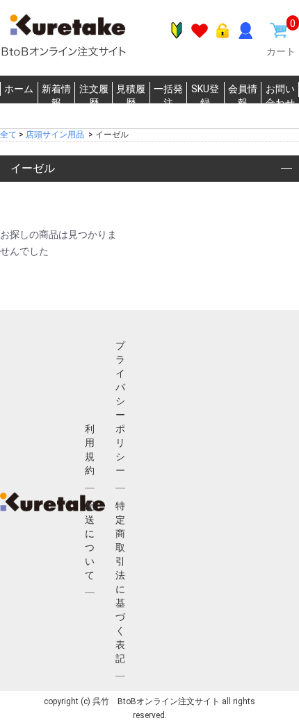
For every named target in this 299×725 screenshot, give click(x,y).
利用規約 (90, 449)
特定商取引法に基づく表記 (120, 582)
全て (8, 134)
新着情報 (56, 95)
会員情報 (242, 95)
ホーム (18, 88)
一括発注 (168, 95)
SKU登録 (205, 95)
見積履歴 (130, 95)
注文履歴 (93, 95)
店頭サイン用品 (55, 134)
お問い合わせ (280, 95)
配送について (90, 540)
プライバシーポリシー (120, 408)
